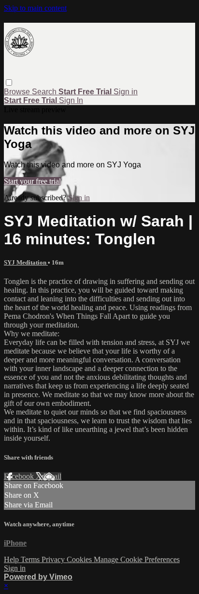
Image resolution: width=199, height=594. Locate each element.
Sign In (71, 100)
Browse (18, 92)
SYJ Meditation (26, 262)
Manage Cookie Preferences (137, 559)
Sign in (126, 92)
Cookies (80, 559)
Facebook (20, 476)
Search (45, 92)
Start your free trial (32, 181)
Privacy (54, 559)
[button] (9, 82)
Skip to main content (35, 8)
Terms (31, 559)
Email (52, 476)
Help (12, 559)
